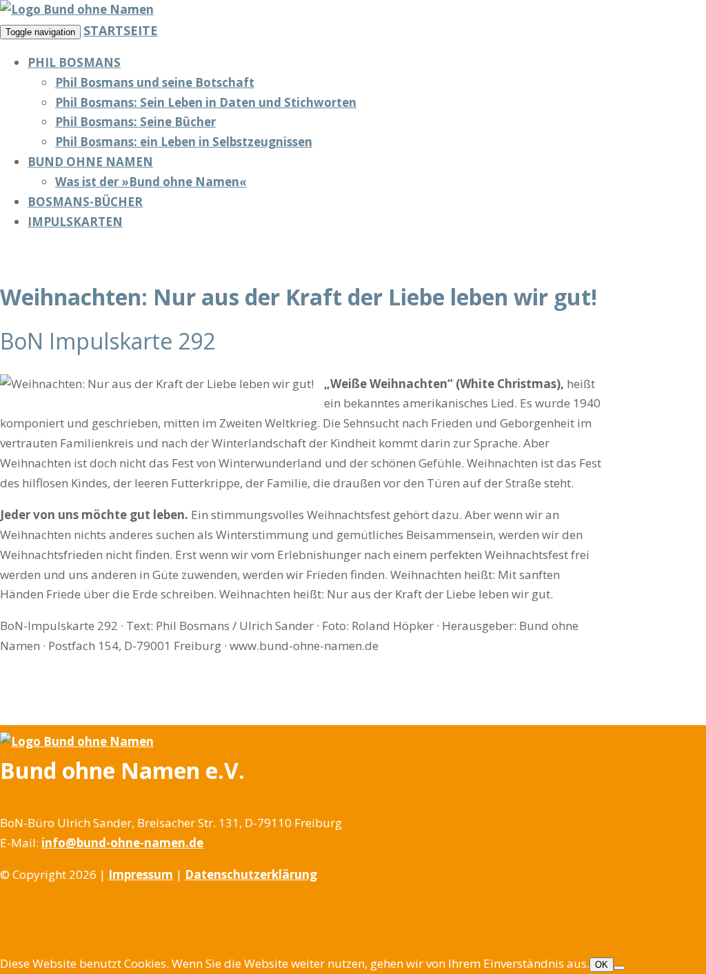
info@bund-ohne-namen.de (122, 843)
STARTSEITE (120, 30)
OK (601, 965)
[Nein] (619, 968)
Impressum (140, 874)
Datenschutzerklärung (251, 874)
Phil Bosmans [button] (74, 62)
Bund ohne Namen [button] (90, 162)
